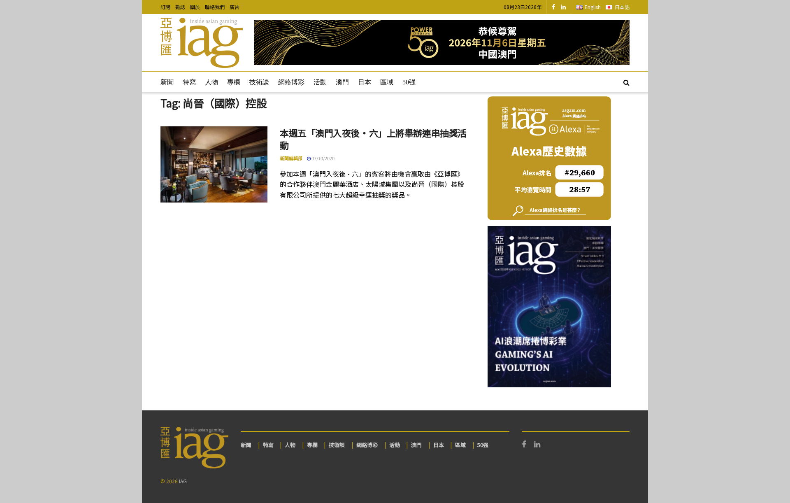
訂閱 (165, 6)
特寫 (189, 82)
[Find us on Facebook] (553, 7)
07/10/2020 (323, 158)
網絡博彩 (291, 82)
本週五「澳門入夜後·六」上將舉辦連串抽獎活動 (373, 139)
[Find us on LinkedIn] (563, 7)
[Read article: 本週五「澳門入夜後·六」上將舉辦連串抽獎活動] (213, 164)
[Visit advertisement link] (442, 42)
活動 (320, 82)
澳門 (342, 82)
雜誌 (180, 6)
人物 (211, 82)
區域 (386, 82)
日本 (364, 82)
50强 (409, 82)
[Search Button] (626, 82)
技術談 (259, 82)
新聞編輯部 (291, 158)
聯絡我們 (215, 6)
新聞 (167, 82)
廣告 (234, 6)
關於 (195, 6)
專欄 (233, 82)
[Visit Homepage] (201, 43)
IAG (183, 480)
